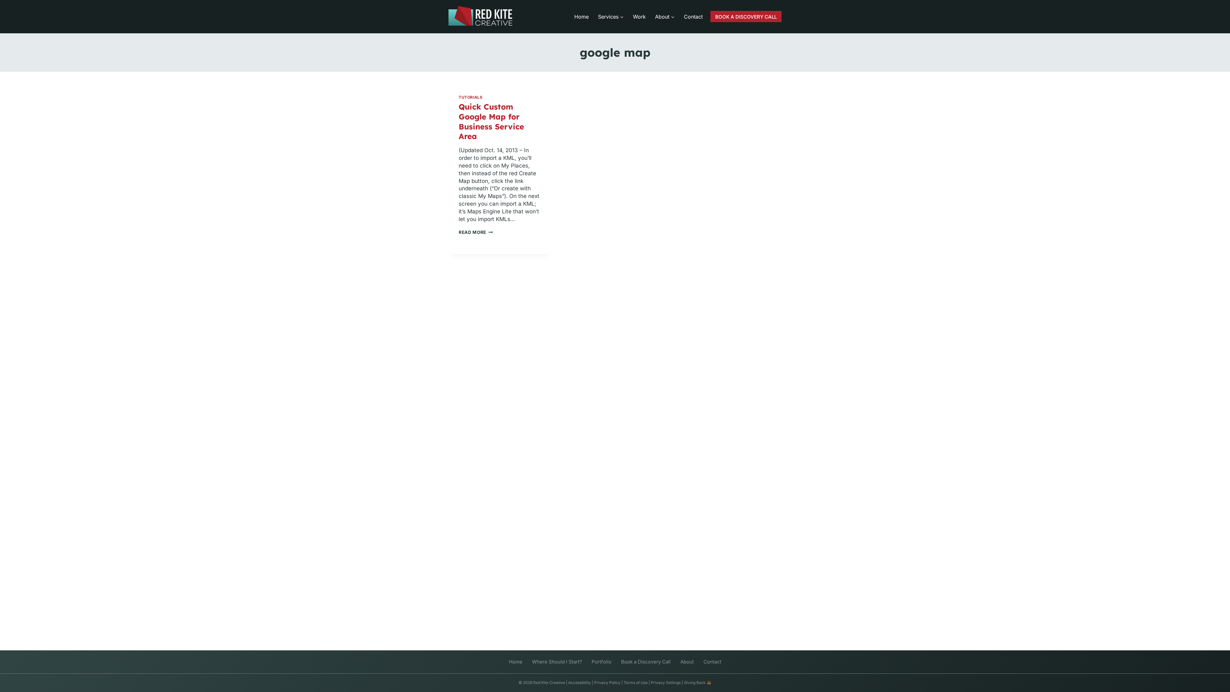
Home (581, 16)
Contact (693, 16)
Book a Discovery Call (646, 662)
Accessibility (579, 682)
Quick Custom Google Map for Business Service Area (491, 121)
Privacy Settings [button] (666, 682)
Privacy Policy (607, 682)
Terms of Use (636, 682)
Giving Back (695, 682)
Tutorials (470, 97)
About (687, 662)
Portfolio (601, 662)
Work (639, 16)
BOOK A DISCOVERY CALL (746, 17)
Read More (476, 232)
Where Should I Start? (557, 662)
